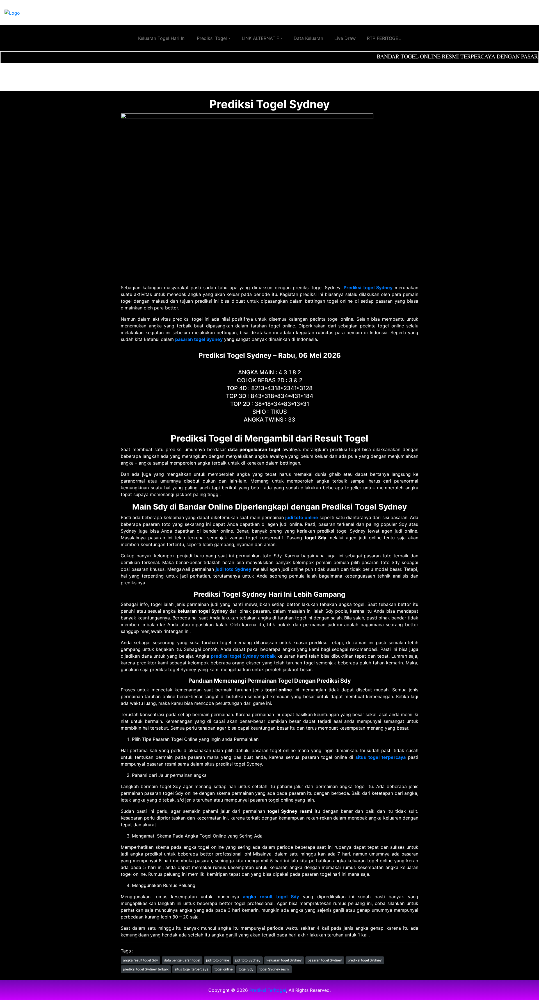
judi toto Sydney (248, 960)
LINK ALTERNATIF (260, 38)
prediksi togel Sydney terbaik (146, 969)
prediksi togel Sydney (365, 960)
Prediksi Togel (212, 38)
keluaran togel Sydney (284, 960)
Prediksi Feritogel (267, 990)
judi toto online (217, 960)
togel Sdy (246, 969)
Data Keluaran (308, 38)
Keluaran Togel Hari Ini (162, 38)
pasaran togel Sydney (325, 960)
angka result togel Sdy (140, 960)
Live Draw (345, 38)
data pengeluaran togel (182, 960)
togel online (223, 969)
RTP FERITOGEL (384, 38)
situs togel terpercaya (192, 969)
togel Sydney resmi (274, 969)
